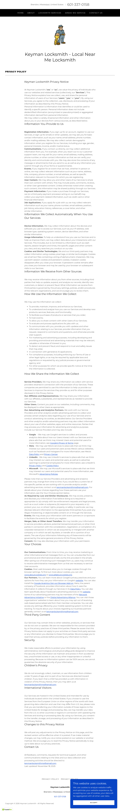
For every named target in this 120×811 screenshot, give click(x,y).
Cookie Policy (52, 466)
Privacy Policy (35, 466)
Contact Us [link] (96, 13)
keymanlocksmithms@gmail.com (72, 487)
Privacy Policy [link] (50, 779)
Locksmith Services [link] (49, 13)
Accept (93, 802)
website (79, 580)
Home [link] (20, 13)
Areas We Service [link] (75, 13)
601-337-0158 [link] (78, 4)
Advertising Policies (48, 474)
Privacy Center (51, 454)
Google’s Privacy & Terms (61, 443)
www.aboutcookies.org (35, 575)
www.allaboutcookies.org (60, 575)
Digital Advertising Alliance (62, 597)
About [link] (31, 13)
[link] (60, 35)
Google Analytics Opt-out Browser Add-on (53, 583)
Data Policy (34, 454)
